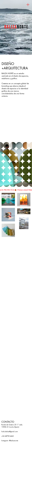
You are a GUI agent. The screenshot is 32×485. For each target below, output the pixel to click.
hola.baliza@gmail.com (9, 431)
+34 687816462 (7, 436)
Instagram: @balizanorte (9, 440)
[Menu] (28, 4)
